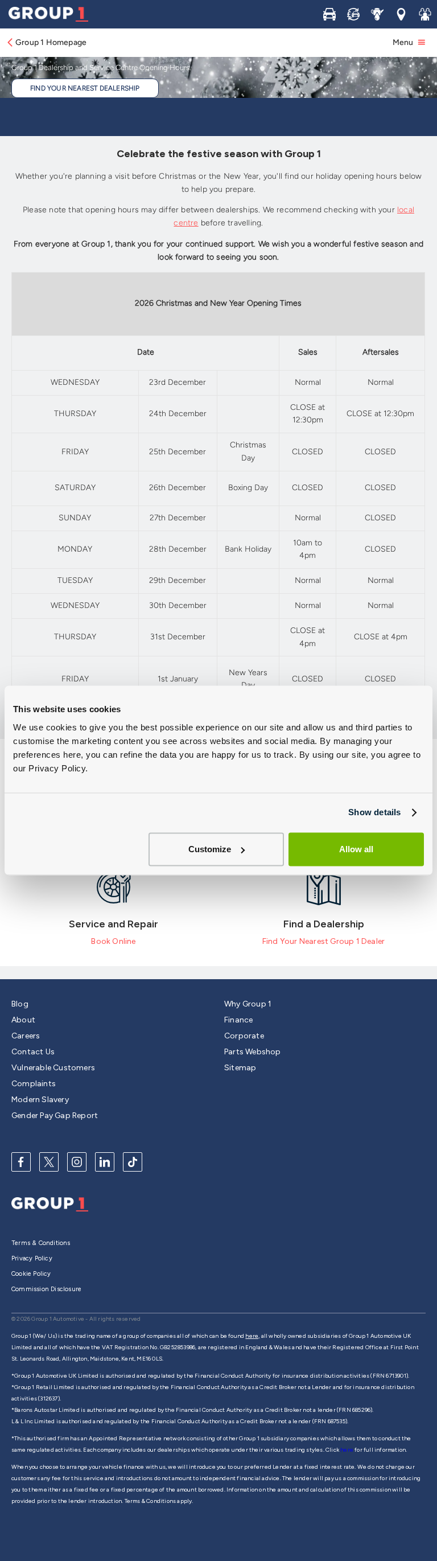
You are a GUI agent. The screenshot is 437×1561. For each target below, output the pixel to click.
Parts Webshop (252, 1052)
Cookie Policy (31, 1273)
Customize (209, 849)
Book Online (113, 941)
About (23, 1020)
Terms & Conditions (41, 1243)
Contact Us (33, 1052)
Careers (25, 1036)
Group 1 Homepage (50, 42)
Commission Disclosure (46, 1289)
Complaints (33, 1083)
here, (252, 1336)
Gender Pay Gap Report (54, 1115)
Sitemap (240, 1068)
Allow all (356, 849)
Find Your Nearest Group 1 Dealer (323, 941)
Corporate (244, 1036)
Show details (374, 812)
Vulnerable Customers (53, 1068)
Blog (19, 1004)
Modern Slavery (40, 1099)
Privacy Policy (31, 1258)
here (347, 1449)
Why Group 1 (247, 1004)
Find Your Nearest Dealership (85, 88)
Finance (238, 1020)
